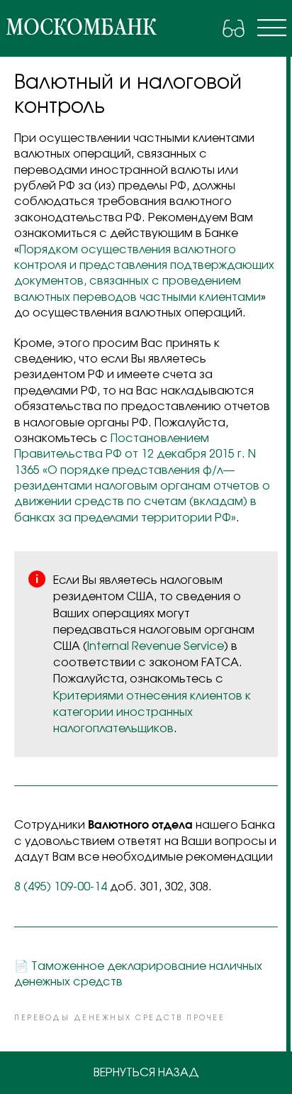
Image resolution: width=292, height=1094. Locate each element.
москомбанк (81, 27)
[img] (271, 27)
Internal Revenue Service (155, 646)
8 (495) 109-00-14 (60, 887)
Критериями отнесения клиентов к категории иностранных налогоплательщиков (152, 712)
